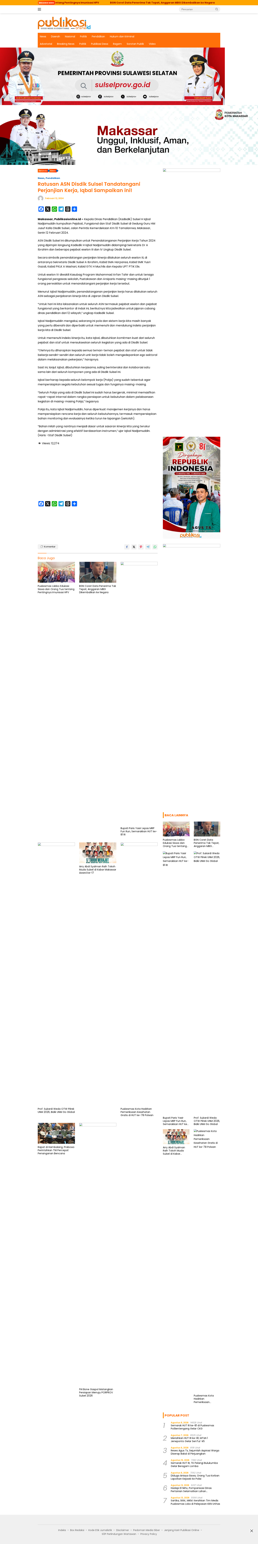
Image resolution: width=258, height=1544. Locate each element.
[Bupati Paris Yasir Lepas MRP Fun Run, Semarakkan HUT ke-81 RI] (139, 693)
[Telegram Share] (148, 547)
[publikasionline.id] (64, 23)
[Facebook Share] (127, 547)
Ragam (117, 44)
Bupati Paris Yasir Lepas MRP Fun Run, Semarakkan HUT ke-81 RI (139, 831)
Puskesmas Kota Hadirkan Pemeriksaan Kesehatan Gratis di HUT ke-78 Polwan (137, 1112)
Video (152, 44)
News (43, 36)
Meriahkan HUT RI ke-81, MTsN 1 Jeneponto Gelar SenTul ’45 (189, 1439)
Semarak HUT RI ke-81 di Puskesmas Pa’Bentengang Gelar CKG (192, 1427)
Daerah (55, 36)
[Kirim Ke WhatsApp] (155, 547)
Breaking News (65, 44)
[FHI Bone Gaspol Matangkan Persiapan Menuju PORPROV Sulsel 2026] (97, 1254)
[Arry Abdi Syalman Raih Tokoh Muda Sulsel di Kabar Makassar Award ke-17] (97, 852)
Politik (83, 36)
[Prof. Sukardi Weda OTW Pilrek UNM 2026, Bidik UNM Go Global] (56, 974)
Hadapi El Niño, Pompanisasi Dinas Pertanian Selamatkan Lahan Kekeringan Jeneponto (191, 1489)
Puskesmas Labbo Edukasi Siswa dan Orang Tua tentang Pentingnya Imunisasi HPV (56, 589)
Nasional (70, 36)
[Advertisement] (98, 473)
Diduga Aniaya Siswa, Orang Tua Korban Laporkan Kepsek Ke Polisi (195, 1477)
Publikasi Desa (99, 44)
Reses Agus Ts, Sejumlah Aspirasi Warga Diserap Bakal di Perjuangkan (195, 1452)
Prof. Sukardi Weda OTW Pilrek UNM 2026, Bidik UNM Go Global (56, 1110)
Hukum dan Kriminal (122, 36)
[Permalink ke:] (40, 198)
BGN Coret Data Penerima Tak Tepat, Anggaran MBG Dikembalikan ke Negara (117, 2)
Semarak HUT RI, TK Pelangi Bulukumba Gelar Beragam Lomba (194, 1464)
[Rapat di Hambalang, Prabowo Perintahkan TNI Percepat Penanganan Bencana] (56, 1133)
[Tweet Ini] (134, 547)
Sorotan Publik (135, 44)
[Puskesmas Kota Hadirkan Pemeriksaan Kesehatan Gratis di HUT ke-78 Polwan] (139, 974)
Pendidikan (98, 36)
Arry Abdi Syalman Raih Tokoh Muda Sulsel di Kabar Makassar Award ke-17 (97, 870)
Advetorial (46, 44)
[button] (216, 9)
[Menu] (40, 9)
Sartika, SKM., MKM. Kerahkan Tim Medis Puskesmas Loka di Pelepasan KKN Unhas (195, 1502)
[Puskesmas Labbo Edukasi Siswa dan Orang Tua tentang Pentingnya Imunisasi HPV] (56, 572)
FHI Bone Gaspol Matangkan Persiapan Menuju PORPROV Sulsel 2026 (96, 1392)
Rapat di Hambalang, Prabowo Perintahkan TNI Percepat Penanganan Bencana (56, 1150)
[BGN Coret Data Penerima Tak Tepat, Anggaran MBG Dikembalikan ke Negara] (97, 572)
